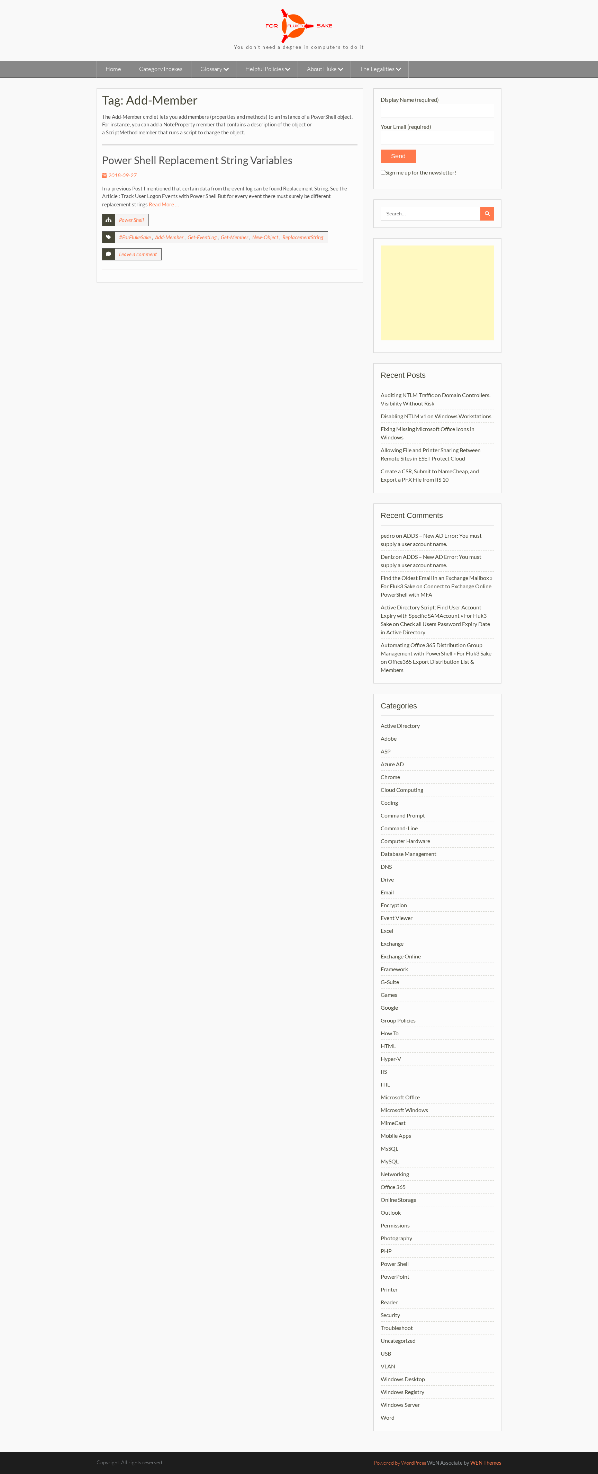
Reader (389, 1302)
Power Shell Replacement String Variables (197, 160)
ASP (386, 751)
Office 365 (393, 1186)
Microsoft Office (400, 1097)
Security (390, 1315)
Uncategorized (398, 1340)
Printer (389, 1289)
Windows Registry (402, 1391)
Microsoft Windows (404, 1110)
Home (113, 68)
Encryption (394, 905)
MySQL (390, 1161)
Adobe (389, 738)
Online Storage (398, 1199)
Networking (395, 1174)
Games (389, 994)
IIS (384, 1071)
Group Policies (398, 1020)
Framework (394, 969)
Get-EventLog (202, 237)
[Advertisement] (437, 292)
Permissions (395, 1225)
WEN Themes (485, 1462)
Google (389, 1007)
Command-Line (399, 828)
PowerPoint (395, 1276)
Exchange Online (401, 956)
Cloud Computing (402, 789)
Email (387, 892)
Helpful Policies (264, 68)
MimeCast (393, 1122)
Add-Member (169, 237)
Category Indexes (160, 68)
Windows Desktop (403, 1379)
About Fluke (322, 68)
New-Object (265, 237)
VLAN (388, 1366)
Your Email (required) (406, 126)
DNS (386, 866)
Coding (389, 802)
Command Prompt (403, 815)
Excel (387, 930)
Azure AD (392, 764)
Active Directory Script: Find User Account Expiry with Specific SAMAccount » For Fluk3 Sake (434, 615)
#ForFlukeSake (135, 237)
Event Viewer (397, 917)
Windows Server (400, 1404)
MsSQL (389, 1148)
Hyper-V (391, 1058)
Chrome (390, 777)
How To (390, 1033)
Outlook (391, 1212)
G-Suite (390, 982)
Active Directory (400, 725)
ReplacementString (302, 237)
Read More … (164, 204)
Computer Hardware (405, 841)
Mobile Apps (396, 1135)
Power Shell (131, 220)
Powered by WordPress (400, 1462)
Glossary (211, 68)
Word (388, 1417)
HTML (388, 1046)
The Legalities (377, 68)
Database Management (408, 853)
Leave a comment (138, 254)
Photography (396, 1238)
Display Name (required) (410, 99)
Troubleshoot (397, 1327)
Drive (387, 879)
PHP (386, 1251)
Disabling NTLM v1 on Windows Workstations (436, 416)
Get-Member (234, 237)
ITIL (385, 1084)
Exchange (392, 943)
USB (386, 1353)
